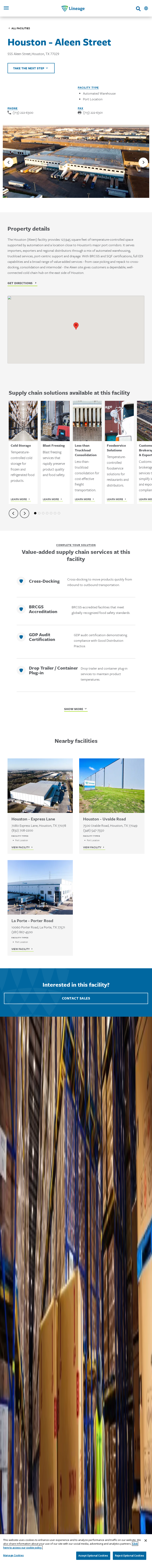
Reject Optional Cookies (129, 1555)
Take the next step (28, 68)
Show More (73, 709)
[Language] (146, 8)
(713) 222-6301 (93, 112)
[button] (76, 326)
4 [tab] (47, 513)
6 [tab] (55, 513)
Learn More (19, 499)
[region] (76, 1549)
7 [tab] (59, 513)
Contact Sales (76, 998)
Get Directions (20, 283)
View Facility (20, 847)
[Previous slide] (8, 162)
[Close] (145, 1540)
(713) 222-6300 (23, 112)
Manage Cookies (13, 1555)
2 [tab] (39, 513)
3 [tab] (43, 513)
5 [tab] (51, 513)
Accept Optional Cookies (93, 1555)
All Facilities (20, 28)
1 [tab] (35, 513)
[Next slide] (143, 162)
